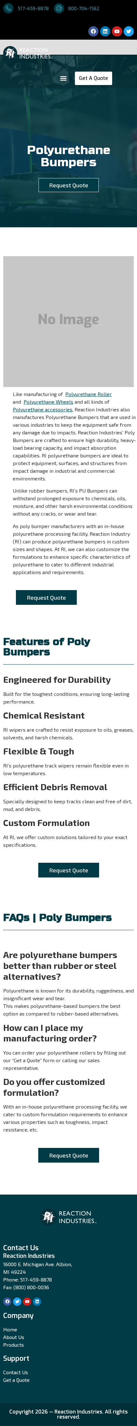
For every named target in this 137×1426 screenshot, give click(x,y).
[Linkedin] (105, 31)
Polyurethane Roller (88, 394)
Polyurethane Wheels (48, 402)
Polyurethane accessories (42, 409)
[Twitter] (129, 31)
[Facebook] (93, 31)
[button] (63, 78)
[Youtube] (117, 31)
